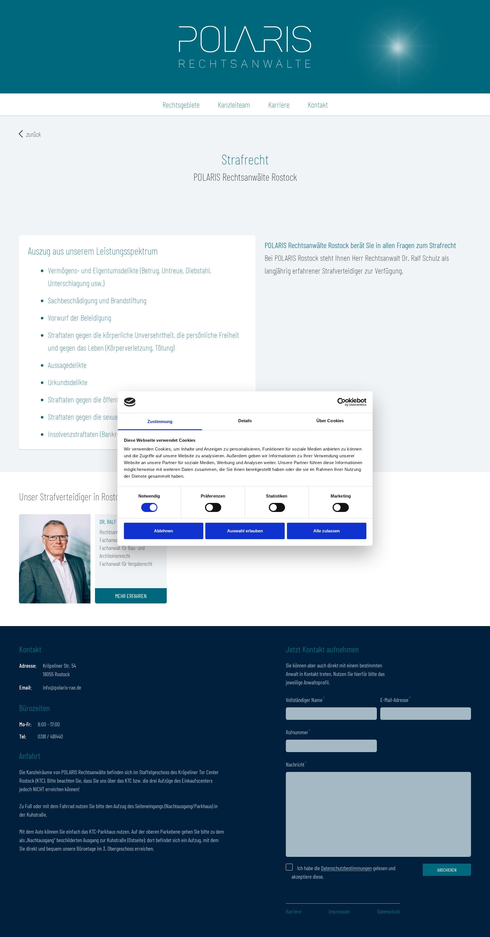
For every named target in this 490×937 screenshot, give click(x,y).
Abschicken (447, 869)
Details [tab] (245, 420)
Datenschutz (388, 911)
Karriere (279, 104)
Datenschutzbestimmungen (346, 868)
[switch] (213, 507)
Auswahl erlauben (245, 530)
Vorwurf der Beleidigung (79, 317)
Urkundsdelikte (67, 382)
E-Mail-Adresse (394, 699)
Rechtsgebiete (181, 104)
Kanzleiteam (234, 104)
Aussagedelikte (67, 365)
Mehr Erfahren (131, 595)
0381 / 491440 (50, 736)
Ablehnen (163, 530)
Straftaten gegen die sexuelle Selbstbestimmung (111, 416)
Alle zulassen (326, 530)
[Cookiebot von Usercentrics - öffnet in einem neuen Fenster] (341, 402)
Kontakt (318, 104)
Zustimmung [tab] (160, 421)
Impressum (339, 911)
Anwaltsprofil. (317, 682)
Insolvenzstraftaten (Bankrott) (86, 434)
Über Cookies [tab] (330, 420)
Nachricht (295, 764)
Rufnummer (297, 732)
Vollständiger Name (304, 699)
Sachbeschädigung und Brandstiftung (97, 300)
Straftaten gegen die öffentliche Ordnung (101, 399)
